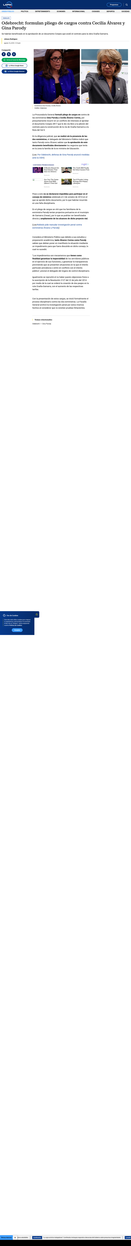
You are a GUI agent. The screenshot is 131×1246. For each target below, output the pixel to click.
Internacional (78, 11)
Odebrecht (36, 324)
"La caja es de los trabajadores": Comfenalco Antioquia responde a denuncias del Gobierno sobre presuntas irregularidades (59, 1237)
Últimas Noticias (6, 1237)
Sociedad (125, 11)
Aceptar (17, 630)
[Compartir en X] (9, 54)
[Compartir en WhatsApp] (14, 54)
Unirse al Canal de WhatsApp (15, 60)
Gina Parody (46, 324)
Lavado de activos (109, 1237)
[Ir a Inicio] (7, 5)
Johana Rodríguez (10, 39)
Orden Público (8, 11)
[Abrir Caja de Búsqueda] (127, 5)
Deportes (111, 11)
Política (24, 11)
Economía (61, 11)
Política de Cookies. (15, 625)
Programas (114, 5)
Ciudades (96, 11)
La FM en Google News (16, 65)
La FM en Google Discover (16, 71)
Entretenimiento (42, 11)
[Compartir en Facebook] (4, 54)
